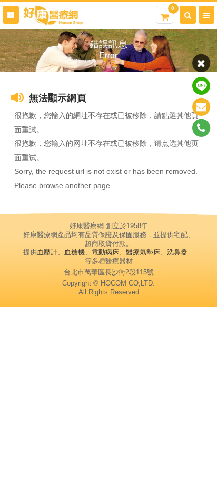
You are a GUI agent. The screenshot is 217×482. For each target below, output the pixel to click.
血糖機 (74, 252)
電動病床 (105, 252)
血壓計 (47, 252)
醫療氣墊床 (143, 252)
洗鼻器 (177, 252)
